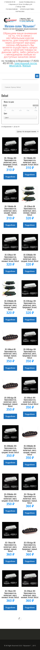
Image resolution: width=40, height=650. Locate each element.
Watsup (26, 65)
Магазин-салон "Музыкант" (20, 26)
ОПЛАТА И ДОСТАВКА (27, 9)
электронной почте (25, 63)
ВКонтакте (15, 65)
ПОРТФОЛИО (20, 11)
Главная (7, 87)
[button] (37, 76)
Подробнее (10, 177)
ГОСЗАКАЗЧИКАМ (11, 9)
